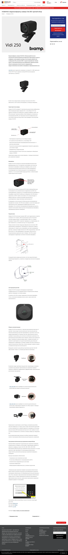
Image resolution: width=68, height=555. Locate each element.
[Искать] (44, 2)
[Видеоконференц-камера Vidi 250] (24, 80)
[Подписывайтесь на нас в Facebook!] (50, 44)
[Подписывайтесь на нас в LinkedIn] (54, 44)
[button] (6, 553)
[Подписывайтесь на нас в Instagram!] (52, 44)
